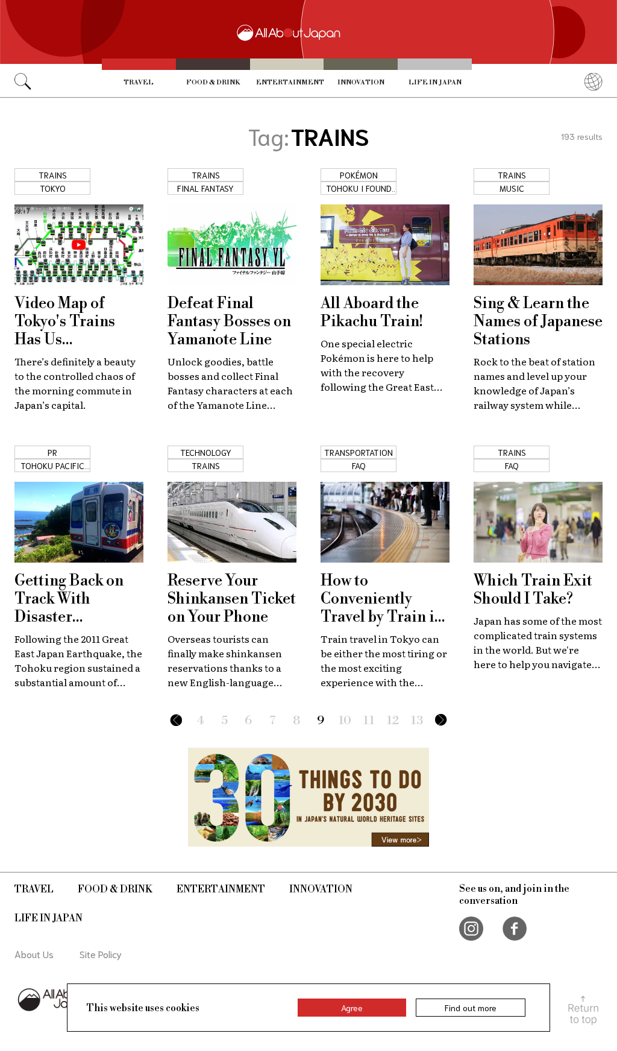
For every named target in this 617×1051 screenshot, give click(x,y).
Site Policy (101, 953)
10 (345, 720)
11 (369, 720)
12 (393, 720)
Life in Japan (435, 82)
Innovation (360, 82)
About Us (34, 953)
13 (417, 720)
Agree (352, 1007)
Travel (139, 82)
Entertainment (290, 82)
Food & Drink (213, 82)
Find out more (470, 1007)
